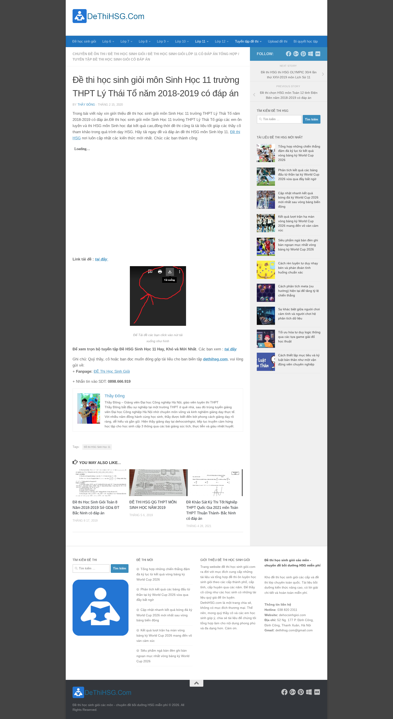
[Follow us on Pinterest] (303, 53)
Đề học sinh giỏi (84, 41)
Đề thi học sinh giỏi (126, 54)
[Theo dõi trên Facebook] (288, 53)
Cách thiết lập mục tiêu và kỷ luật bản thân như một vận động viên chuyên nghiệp (299, 359)
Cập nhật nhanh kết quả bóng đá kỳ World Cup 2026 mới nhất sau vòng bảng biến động (164, 615)
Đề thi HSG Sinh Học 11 (97, 447)
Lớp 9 (161, 41)
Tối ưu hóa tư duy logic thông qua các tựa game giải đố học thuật (299, 336)
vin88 (268, 642)
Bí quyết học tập (306, 41)
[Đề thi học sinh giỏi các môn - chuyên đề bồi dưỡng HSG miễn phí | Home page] (108, 16)
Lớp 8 (143, 41)
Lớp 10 (180, 41)
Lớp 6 (106, 41)
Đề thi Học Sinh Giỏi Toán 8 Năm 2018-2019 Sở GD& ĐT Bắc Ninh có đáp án (96, 507)
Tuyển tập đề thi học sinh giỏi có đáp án (111, 59)
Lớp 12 (220, 41)
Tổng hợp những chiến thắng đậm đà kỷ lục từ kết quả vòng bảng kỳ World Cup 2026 (163, 574)
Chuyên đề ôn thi (89, 54)
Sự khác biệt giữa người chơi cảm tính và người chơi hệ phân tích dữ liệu (299, 313)
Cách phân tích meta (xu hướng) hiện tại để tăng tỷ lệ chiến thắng (298, 290)
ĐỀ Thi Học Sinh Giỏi (112, 371)
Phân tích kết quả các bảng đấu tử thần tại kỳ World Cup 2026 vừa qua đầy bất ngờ (298, 174)
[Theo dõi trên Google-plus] (296, 53)
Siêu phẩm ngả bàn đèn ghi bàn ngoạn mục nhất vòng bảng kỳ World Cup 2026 (298, 244)
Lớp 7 (125, 41)
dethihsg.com (215, 359)
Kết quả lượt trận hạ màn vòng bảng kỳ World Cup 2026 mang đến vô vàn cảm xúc (164, 635)
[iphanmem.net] (317, 53)
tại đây (230, 349)
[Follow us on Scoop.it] (310, 53)
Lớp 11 (200, 41)
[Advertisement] (237, 17)
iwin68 (312, 642)
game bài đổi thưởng (290, 642)
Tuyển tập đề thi (246, 41)
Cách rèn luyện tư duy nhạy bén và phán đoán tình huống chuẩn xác (298, 267)
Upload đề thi (277, 41)
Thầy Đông (86, 104)
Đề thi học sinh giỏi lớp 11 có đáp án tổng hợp (192, 54)
